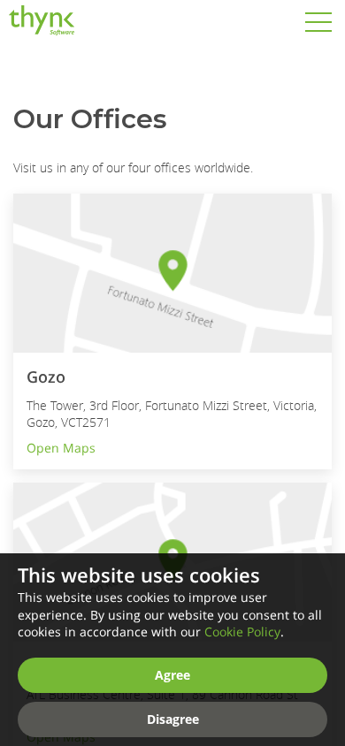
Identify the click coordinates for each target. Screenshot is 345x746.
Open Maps (61, 447)
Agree (172, 674)
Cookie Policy (242, 631)
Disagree (173, 719)
